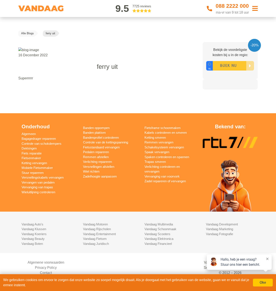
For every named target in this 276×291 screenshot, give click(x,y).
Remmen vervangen (158, 142)
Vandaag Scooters (157, 234)
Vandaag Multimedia (158, 224)
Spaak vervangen (156, 152)
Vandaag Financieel (158, 243)
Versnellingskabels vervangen (43, 177)
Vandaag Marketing (219, 229)
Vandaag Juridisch (96, 243)
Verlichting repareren (97, 162)
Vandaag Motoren (95, 224)
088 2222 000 (232, 6)
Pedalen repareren (96, 152)
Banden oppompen (96, 128)
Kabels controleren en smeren (165, 132)
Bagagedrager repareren (39, 138)
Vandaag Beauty (33, 239)
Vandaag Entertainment (99, 234)
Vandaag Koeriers (34, 234)
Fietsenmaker (31, 158)
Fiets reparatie (32, 153)
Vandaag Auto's (32, 224)
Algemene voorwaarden (46, 262)
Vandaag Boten (32, 243)
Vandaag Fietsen (95, 239)
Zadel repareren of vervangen (165, 181)
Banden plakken (94, 132)
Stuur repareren (33, 173)
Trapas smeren (155, 162)
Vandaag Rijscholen (97, 229)
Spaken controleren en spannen (166, 157)
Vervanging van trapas (37, 187)
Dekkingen (29, 148)
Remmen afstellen (96, 157)
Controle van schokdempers (41, 143)
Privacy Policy (46, 267)
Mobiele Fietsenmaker (37, 168)
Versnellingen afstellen (98, 166)
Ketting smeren (155, 137)
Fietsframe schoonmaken (162, 128)
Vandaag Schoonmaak (160, 229)
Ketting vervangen (34, 163)
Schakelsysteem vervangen (164, 147)
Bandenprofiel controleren (101, 137)
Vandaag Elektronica (158, 239)
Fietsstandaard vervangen (101, 147)
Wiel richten (91, 171)
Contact (46, 273)
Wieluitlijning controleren (38, 192)
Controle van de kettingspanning (105, 142)
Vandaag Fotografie (219, 234)
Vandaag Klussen (34, 229)
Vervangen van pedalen (38, 182)
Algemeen (29, 134)
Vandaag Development (222, 224)
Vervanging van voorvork (162, 176)
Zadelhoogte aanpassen (100, 176)
